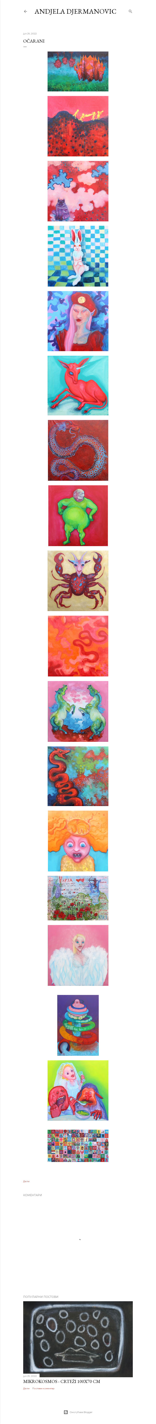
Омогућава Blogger (81, 1412)
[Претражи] (130, 10)
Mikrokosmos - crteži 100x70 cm (61, 1381)
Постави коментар (43, 1388)
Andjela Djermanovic (75, 11)
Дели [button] (26, 1181)
